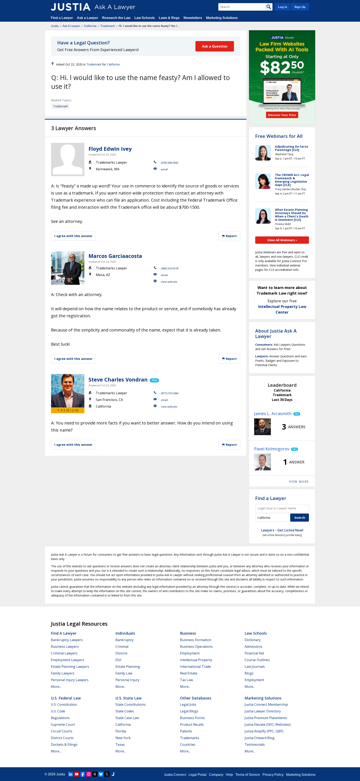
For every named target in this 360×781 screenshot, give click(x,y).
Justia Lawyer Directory (263, 711)
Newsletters (193, 18)
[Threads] (94, 774)
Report (231, 236)
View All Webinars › (282, 240)
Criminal (121, 646)
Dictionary (253, 640)
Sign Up (300, 7)
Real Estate (188, 673)
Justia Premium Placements (266, 718)
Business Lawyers (65, 646)
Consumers (263, 345)
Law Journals (255, 666)
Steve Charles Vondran (118, 379)
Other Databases (195, 698)
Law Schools (144, 18)
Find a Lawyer (62, 18)
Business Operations (196, 646)
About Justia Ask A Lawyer (276, 333)
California (90, 26)
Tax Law (186, 680)
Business (188, 633)
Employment (190, 653)
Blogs (249, 673)
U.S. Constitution (64, 704)
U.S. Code (58, 711)
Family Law (123, 673)
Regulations (60, 718)
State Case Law (127, 718)
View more (299, 481)
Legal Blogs (189, 711)
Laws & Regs (169, 18)
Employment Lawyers (67, 660)
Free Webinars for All (278, 136)
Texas (120, 744)
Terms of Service (247, 774)
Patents (186, 731)
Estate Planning (127, 666)
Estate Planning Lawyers (70, 666)
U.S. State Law (128, 698)
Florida (120, 731)
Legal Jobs (188, 704)
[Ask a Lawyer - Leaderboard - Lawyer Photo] (262, 426)
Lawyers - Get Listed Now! (282, 530)
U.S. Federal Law (66, 698)
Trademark (107, 26)
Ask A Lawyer (71, 26)
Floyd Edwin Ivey (110, 148)
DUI (118, 660)
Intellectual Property (196, 660)
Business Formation (195, 640)
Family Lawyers (62, 673)
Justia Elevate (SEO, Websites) (268, 724)
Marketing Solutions (222, 18)
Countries (187, 744)
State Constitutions (130, 704)
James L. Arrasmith (273, 413)
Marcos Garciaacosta (115, 255)
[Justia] (70, 7)
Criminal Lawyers (64, 653)
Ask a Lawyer (88, 18)
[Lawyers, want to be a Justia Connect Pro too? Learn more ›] (154, 379)
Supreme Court (63, 724)
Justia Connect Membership (266, 704)
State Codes (124, 711)
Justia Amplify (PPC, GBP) (264, 731)
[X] (106, 774)
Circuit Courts (61, 731)
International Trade (195, 666)
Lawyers (261, 356)
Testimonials (255, 744)
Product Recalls (192, 724)
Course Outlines (257, 660)
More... (56, 686)
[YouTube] (76, 774)
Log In (282, 7)
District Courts (62, 738)
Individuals (125, 633)
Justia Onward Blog (260, 738)
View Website (169, 282)
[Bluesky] (100, 774)
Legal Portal (197, 774)
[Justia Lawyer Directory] (112, 774)
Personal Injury (127, 680)
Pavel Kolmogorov (271, 449)
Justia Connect (175, 774)
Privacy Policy (273, 774)
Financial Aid (254, 653)
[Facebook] (82, 774)
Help (229, 774)
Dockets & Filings (64, 744)
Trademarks (189, 738)
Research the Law (116, 18)
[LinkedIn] (70, 774)
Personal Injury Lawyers (70, 680)
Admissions (253, 646)
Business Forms (192, 718)
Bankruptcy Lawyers (67, 640)
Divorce (121, 653)
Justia (55, 26)
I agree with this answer (73, 236)
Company (216, 774)
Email (164, 169)
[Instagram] (88, 774)
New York (123, 738)
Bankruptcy (124, 640)
